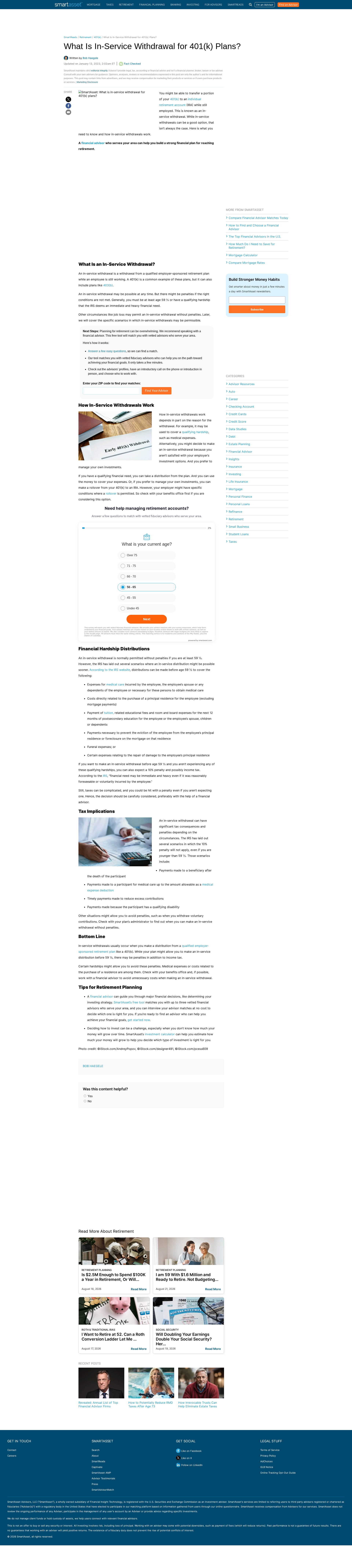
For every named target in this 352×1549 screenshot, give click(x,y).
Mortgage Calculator (243, 255)
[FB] (68, 106)
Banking (175, 4)
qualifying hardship (195, 432)
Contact (11, 1450)
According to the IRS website (109, 670)
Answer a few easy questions (107, 351)
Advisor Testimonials (103, 1478)
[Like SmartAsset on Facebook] (178, 1451)
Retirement (126, 4)
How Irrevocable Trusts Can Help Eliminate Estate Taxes (197, 1404)
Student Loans (239, 534)
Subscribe (257, 309)
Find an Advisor (288, 4)
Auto (232, 391)
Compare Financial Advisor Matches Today (258, 218)
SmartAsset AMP (101, 1472)
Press (95, 1484)
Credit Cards (237, 414)
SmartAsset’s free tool (129, 1002)
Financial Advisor (240, 451)
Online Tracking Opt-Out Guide (278, 1472)
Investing (193, 4)
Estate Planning (239, 444)
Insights (234, 459)
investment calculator (160, 1034)
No (89, 1101)
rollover (111, 493)
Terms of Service (270, 1450)
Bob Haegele (93, 1066)
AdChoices (266, 1461)
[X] (68, 99)
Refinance (235, 511)
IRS (105, 776)
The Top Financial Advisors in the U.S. (255, 236)
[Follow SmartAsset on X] (178, 1458)
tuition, (109, 713)
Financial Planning (152, 4)
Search (96, 1450)
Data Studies (237, 429)
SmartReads (235, 4)
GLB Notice (266, 1467)
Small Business (239, 526)
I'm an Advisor (264, 4)
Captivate (97, 1467)
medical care (115, 684)
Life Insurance (238, 481)
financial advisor (93, 143)
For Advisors (213, 4)
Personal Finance (240, 496)
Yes (90, 1096)
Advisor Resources (241, 384)
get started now (139, 1020)
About (95, 1455)
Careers (11, 1455)
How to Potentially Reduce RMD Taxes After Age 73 (150, 1404)
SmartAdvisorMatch (103, 1489)
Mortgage (93, 4)
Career (233, 399)
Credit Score (237, 421)
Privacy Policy (268, 1455)
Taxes (109, 4)
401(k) (97, 37)
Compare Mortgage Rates (247, 262)
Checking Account (241, 406)
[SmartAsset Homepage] (68, 4)
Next (146, 619)
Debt (232, 436)
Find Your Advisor (156, 390)
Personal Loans (239, 504)
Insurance (235, 466)
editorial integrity (99, 70)
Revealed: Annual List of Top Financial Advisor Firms (98, 1404)
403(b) (108, 285)
